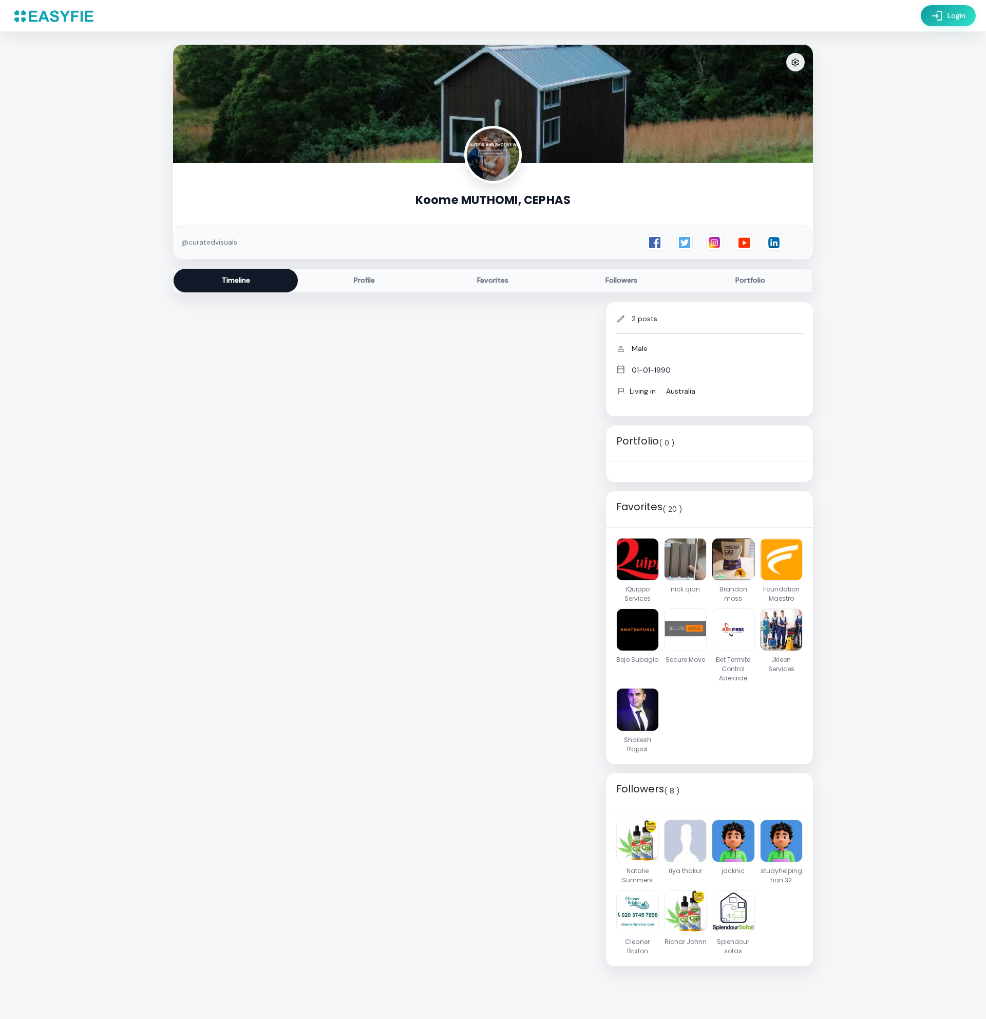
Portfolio (750, 280)
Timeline (236, 280)
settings (795, 62)
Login (948, 16)
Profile (364, 280)
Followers (621, 280)
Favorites (492, 280)
